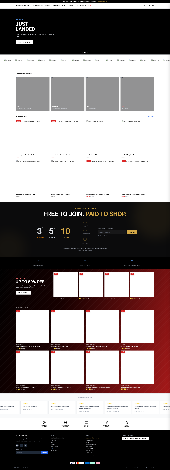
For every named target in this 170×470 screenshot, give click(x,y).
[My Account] (144, 5)
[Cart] (152, 5)
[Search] (140, 6)
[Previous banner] (3, 31)
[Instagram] (21, 445)
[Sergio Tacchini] (136, 62)
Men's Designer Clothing (41, 5)
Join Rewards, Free (102, 1)
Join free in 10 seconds (105, 228)
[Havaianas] (23, 62)
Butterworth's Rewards (92, 438)
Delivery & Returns (91, 444)
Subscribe (44, 452)
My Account (89, 450)
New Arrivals (81, 5)
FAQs (87, 442)
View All (150, 116)
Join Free (132, 232)
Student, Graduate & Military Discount (135, 438)
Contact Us (89, 440)
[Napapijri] (68, 62)
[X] (25, 445)
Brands (71, 5)
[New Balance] (79, 62)
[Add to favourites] (47, 121)
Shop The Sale (23, 292)
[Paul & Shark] (113, 62)
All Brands (54, 450)
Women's (56, 5)
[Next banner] (167, 31)
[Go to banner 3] (85, 52)
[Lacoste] (45, 62)
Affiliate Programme (91, 453)
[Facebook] (17, 445)
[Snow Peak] (147, 62)
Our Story (89, 446)
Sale (89, 5)
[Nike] (91, 62)
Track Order (89, 448)
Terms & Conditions (135, 467)
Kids (63, 5)
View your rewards (111, 236)
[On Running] (102, 62)
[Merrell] (57, 62)
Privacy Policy (126, 467)
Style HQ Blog (90, 455)
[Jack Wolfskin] (34, 62)
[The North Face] (159, 62)
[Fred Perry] (11, 62)
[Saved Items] (148, 5)
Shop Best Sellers (24, 42)
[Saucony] (125, 62)
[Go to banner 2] (84, 52)
